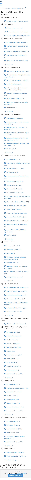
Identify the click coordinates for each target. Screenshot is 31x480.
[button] (1, 1)
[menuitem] (1, 3)
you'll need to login (22, 473)
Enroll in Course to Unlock (15, 475)
